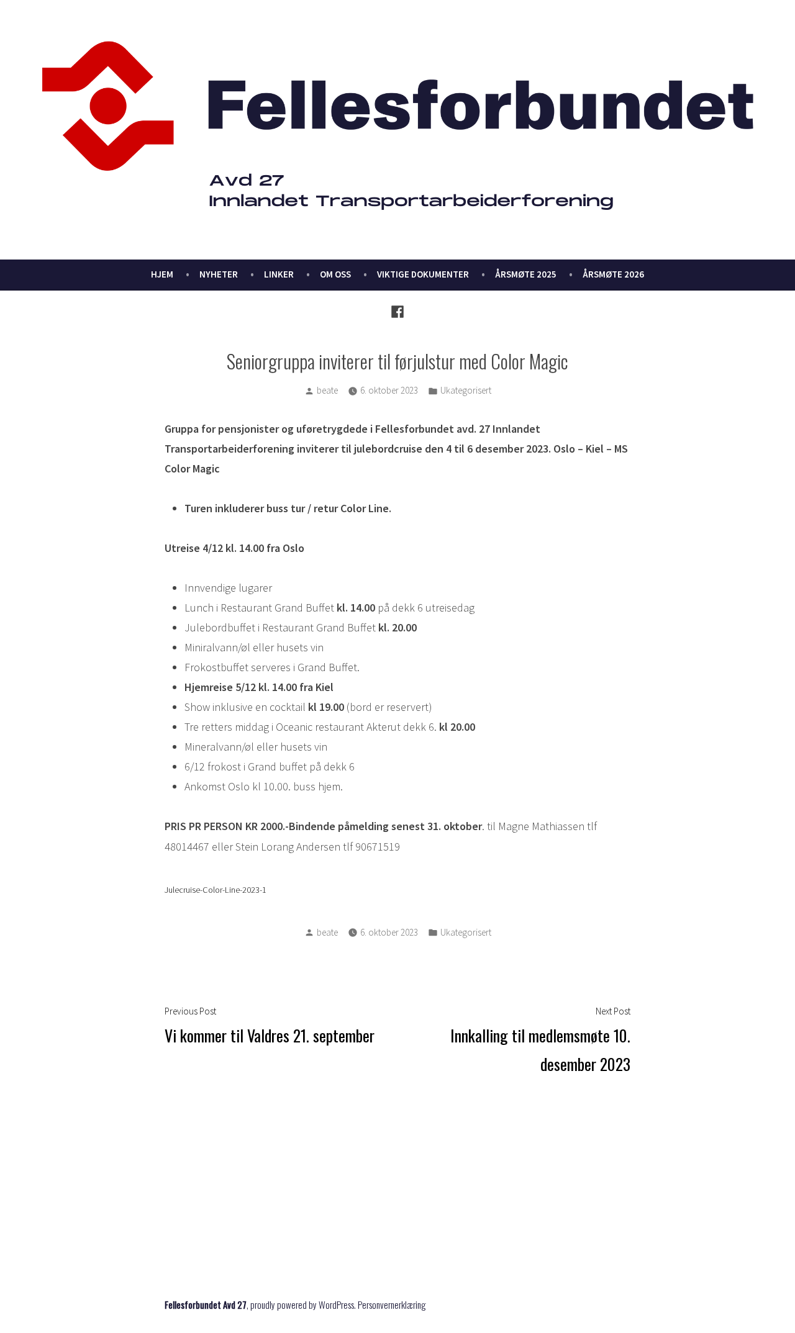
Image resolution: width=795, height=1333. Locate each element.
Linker (279, 274)
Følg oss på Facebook (235, 1236)
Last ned (305, 890)
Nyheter (218, 274)
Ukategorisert (465, 390)
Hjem (162, 274)
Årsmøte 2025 (525, 274)
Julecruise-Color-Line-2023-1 (215, 889)
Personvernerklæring (392, 1304)
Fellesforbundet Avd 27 (206, 1304)
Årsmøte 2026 (613, 274)
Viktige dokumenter (423, 274)
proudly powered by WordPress (302, 1304)
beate (327, 390)
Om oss (335, 274)
